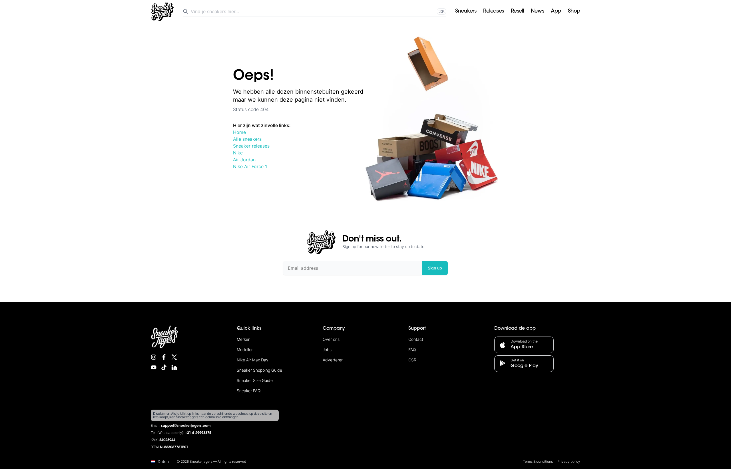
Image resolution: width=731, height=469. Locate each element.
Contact (415, 339)
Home (239, 132)
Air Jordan (244, 159)
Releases (493, 11)
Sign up (435, 267)
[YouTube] (153, 367)
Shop (574, 11)
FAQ (412, 349)
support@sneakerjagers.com (186, 426)
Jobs (327, 349)
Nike (238, 153)
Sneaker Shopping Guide (259, 370)
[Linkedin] (174, 367)
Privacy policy (568, 461)
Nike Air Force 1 (250, 166)
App (556, 11)
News (537, 11)
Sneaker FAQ (249, 390)
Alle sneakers (247, 139)
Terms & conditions (538, 461)
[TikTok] (164, 367)
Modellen (245, 349)
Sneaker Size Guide (255, 380)
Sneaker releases (251, 146)
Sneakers (465, 11)
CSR (412, 359)
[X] (174, 357)
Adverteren (333, 359)
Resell (517, 11)
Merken (243, 339)
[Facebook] (164, 357)
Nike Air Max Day (252, 359)
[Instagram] (153, 357)
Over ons (331, 339)
